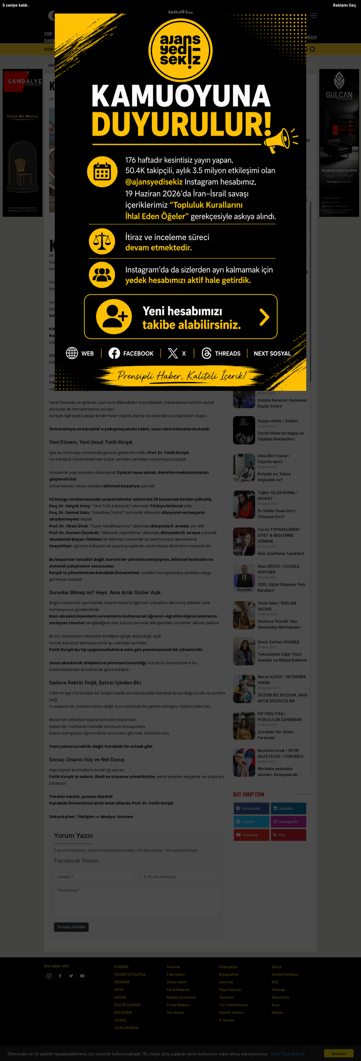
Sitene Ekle (280, 997)
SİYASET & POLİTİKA (124, 37)
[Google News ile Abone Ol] (67, 222)
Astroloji (226, 982)
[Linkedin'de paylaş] (135, 222)
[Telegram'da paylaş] (124, 222)
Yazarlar (173, 967)
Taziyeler (226, 997)
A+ (209, 223)
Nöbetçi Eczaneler (181, 997)
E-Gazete (226, 1020)
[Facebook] (290, 49)
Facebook (251, 808)
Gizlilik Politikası (285, 974)
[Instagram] (305, 49)
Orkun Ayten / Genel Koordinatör (119, 65)
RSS (282, 835)
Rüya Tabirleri (230, 990)
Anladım (339, 1053)
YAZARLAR (80, 37)
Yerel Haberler (178, 990)
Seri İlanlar (175, 1013)
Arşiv (276, 1005)
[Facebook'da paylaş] (91, 222)
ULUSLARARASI (303, 37)
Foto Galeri (176, 974)
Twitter (248, 821)
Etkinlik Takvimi (231, 1013)
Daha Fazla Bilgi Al (287, 1053)
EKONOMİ (164, 37)
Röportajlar (228, 967)
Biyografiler (229, 974)
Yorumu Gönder (71, 927)
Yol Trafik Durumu (233, 1005)
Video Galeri (177, 982)
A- (220, 223)
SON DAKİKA (51, 37)
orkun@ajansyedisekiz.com (272, 147)
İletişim (277, 1013)
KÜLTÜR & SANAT (219, 37)
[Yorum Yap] (198, 222)
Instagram (288, 821)
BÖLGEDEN (255, 37)
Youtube (250, 835)
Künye (276, 967)
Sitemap (278, 990)
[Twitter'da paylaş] (102, 222)
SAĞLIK (199, 37)
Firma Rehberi (178, 1005)
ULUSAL (277, 37)
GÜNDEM (102, 37)
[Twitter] (297, 49)
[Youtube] (312, 49)
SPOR (182, 37)
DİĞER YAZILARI (272, 158)
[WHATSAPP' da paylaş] (113, 222)
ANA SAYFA (57, 65)
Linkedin (286, 808)
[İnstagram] (49, 976)
